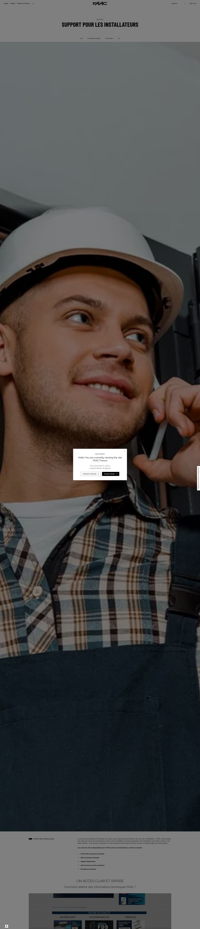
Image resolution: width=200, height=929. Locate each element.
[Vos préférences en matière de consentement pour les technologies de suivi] (198, 478)
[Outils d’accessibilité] (6, 926)
